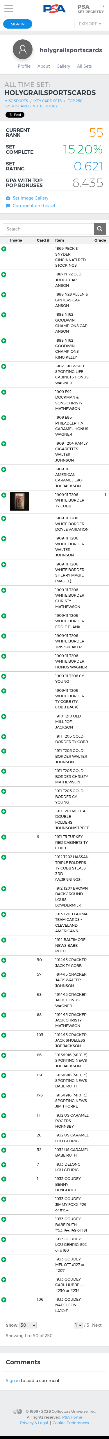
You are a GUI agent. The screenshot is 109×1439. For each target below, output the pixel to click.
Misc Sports (16, 101)
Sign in (13, 1380)
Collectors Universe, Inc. (74, 1411)
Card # (43, 240)
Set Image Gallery (30, 198)
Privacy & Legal (34, 1422)
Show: (12, 1325)
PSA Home (72, 1417)
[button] (92, 8)
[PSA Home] (54, 9)
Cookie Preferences (71, 1422)
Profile (24, 66)
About (43, 66)
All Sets (84, 66)
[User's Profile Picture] (23, 49)
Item (59, 240)
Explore (90, 24)
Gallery (63, 66)
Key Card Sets (48, 101)
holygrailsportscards (71, 50)
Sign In (18, 24)
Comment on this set (34, 205)
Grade (100, 240)
